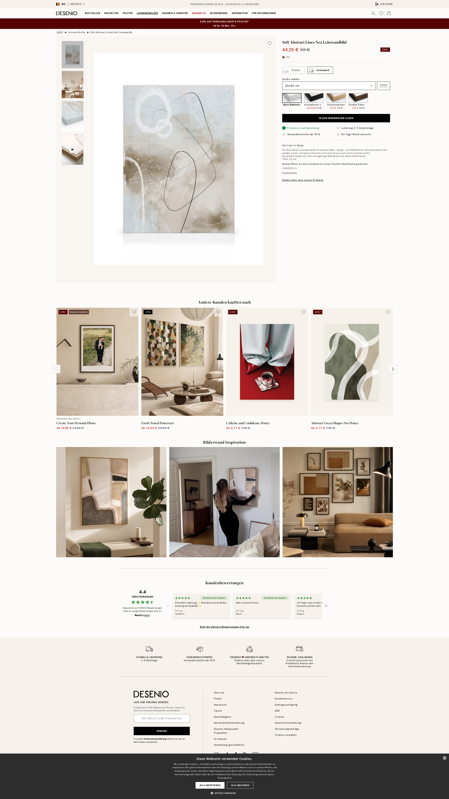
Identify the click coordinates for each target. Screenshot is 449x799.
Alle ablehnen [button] (240, 785)
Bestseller (92, 13)
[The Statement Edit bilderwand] (111, 502)
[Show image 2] (72, 84)
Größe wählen (291, 79)
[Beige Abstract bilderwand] (224, 502)
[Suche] (373, 13)
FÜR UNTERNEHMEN (264, 13)
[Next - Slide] (393, 101)
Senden (161, 731)
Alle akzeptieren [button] (210, 785)
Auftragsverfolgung (286, 704)
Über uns (219, 692)
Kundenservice (284, 698)
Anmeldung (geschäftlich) (229, 744)
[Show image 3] (72, 116)
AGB (277, 710)
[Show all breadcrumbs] (59, 32)
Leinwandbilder (147, 13)
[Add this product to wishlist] (269, 43)
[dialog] (224, 776)
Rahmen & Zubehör (175, 13)
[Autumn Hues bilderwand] (338, 502)
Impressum (220, 704)
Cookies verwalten (286, 734)
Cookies (279, 716)
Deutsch (76, 4)
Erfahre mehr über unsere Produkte (302, 179)
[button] (383, 86)
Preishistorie (289, 172)
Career (218, 710)
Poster (128, 13)
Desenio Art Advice (286, 692)
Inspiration (240, 13)
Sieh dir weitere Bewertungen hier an (224, 626)
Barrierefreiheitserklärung (229, 722)
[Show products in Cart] (389, 13)
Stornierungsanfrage (287, 728)
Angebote (199, 13)
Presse (218, 698)
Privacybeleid (224, 777)
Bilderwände (219, 13)
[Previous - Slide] (279, 101)
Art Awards (220, 738)
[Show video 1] (72, 149)
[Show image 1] (72, 54)
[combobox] (444, 758)
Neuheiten (111, 13)
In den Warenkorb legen (336, 118)
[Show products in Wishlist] (381, 13)
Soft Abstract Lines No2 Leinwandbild (111, 32)
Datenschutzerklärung (155, 738)
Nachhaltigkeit (222, 716)
